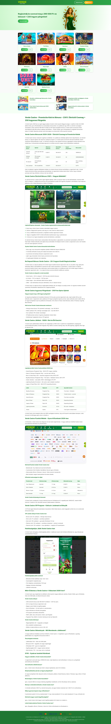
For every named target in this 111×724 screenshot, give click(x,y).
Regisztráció (89, 2)
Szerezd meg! (23, 21)
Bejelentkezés (79, 2)
